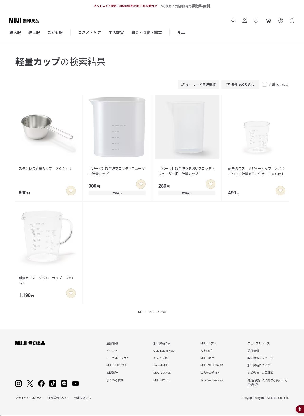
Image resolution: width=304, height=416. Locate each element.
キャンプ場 (160, 358)
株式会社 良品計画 (260, 372)
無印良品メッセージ (260, 358)
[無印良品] (30, 343)
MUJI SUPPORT (117, 365)
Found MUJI (161, 365)
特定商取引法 (82, 398)
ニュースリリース (258, 343)
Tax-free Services (211, 380)
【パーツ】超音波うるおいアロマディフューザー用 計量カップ (186, 171)
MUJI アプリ (208, 343)
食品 (181, 32)
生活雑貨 (116, 32)
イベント (112, 350)
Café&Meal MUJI (164, 350)
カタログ (206, 350)
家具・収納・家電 (146, 32)
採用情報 (253, 350)
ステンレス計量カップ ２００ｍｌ (45, 168)
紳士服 (34, 32)
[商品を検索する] (233, 20)
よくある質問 (115, 380)
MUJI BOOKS (162, 372)
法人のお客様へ (210, 372)
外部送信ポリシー (59, 398)
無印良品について (258, 365)
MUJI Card (207, 358)
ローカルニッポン (117, 358)
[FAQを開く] (280, 20)
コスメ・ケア (89, 32)
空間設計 (112, 372)
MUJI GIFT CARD (211, 365)
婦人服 (15, 32)
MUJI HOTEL (161, 380)
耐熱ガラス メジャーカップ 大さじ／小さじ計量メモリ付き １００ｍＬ (256, 171)
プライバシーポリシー (29, 398)
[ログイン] (244, 20)
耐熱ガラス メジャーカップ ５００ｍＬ (47, 280)
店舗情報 (112, 343)
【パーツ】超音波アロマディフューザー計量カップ (117, 171)
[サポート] (292, 20)
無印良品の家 (162, 343)
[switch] (71, 190)
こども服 (55, 32)
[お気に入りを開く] (256, 20)
